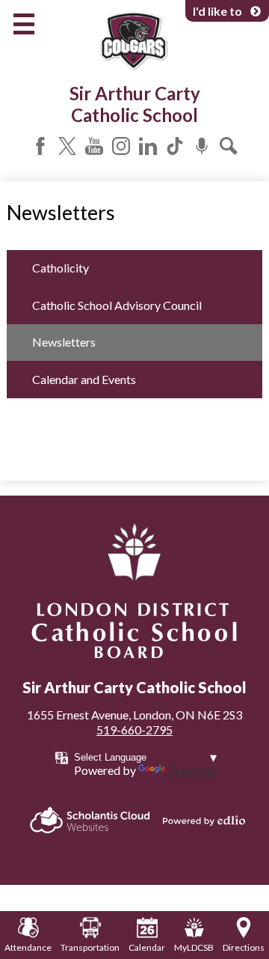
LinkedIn (148, 146)
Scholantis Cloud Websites (90, 820)
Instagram (121, 146)
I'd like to (217, 11)
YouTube (94, 146)
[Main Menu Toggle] (23, 23)
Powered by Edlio (204, 820)
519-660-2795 (134, 729)
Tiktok (175, 146)
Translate (192, 770)
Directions (244, 947)
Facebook (40, 146)
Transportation (90, 947)
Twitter (67, 146)
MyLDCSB (194, 947)
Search (229, 146)
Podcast (202, 146)
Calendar (147, 947)
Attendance (28, 947)
